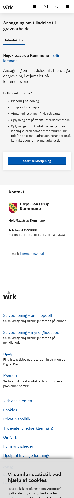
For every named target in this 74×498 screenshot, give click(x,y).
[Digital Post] (45, 6)
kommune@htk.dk (32, 254)
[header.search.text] (56, 6)
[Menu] (67, 6)
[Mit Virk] (34, 6)
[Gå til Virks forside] (37, 295)
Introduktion (14, 40)
